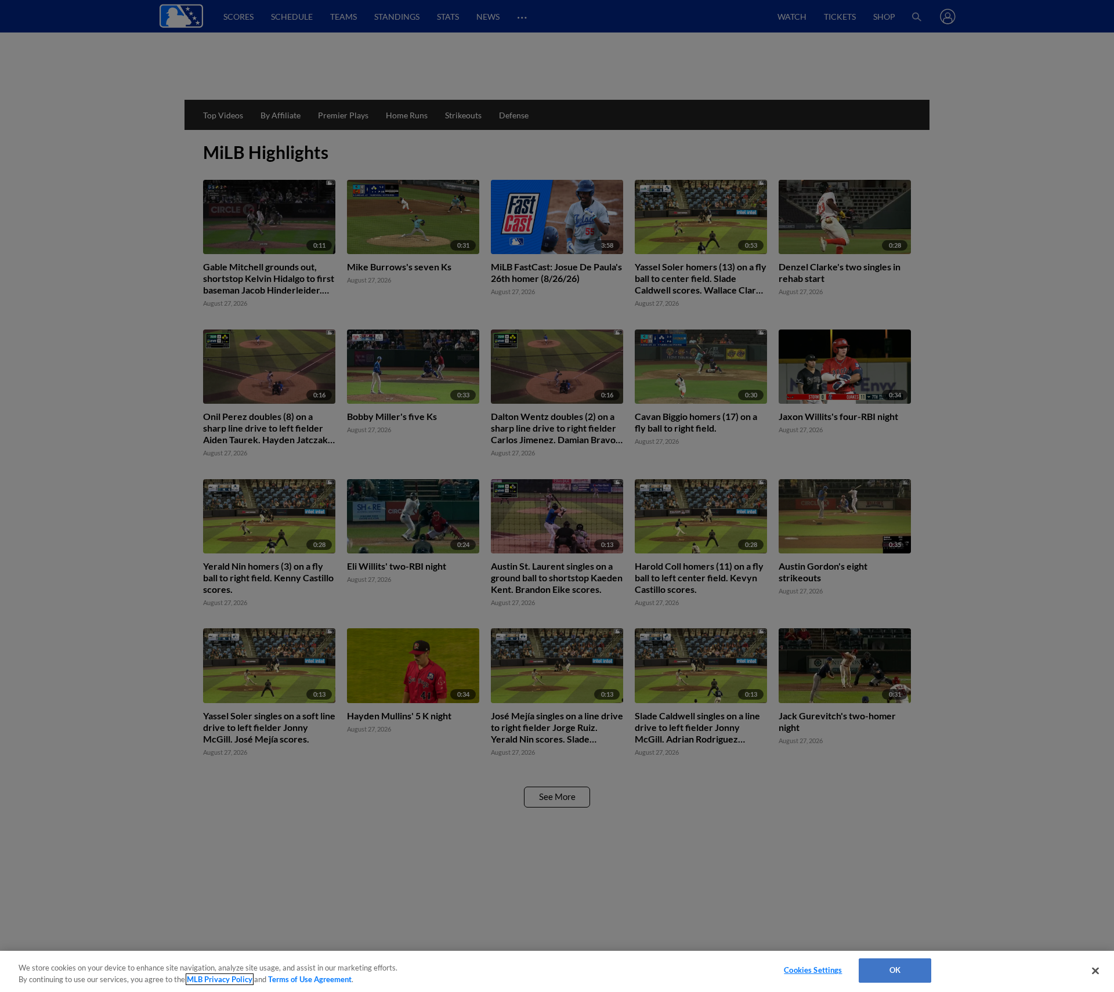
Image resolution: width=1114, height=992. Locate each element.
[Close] (1095, 970)
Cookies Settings (813, 970)
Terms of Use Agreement (310, 979)
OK (894, 970)
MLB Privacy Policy (219, 979)
